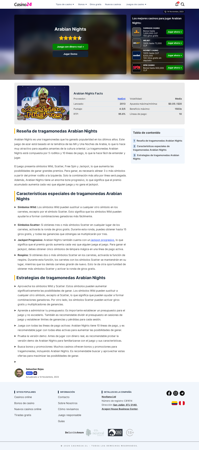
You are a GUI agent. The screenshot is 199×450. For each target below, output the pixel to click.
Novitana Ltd (109, 396)
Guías (61, 421)
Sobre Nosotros (67, 403)
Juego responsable (69, 415)
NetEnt (121, 98)
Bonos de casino (24, 403)
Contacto (63, 397)
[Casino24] (23, 4)
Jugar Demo (70, 54)
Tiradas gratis (22, 415)
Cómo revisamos (68, 409)
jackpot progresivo (102, 239)
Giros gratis (95, 4)
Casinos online (23, 397)
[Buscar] (182, 4)
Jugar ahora (174, 32)
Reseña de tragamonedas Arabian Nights (159, 140)
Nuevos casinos (113, 4)
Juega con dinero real (69, 46)
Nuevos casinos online (27, 409)
